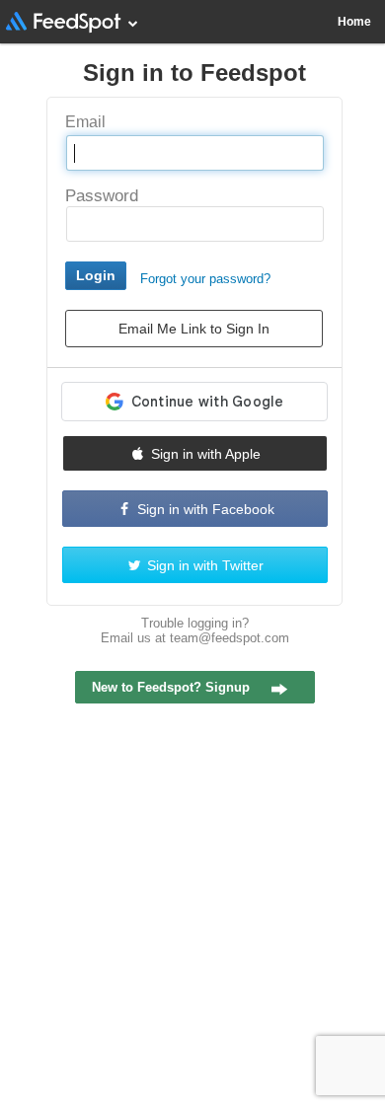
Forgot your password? (205, 278)
